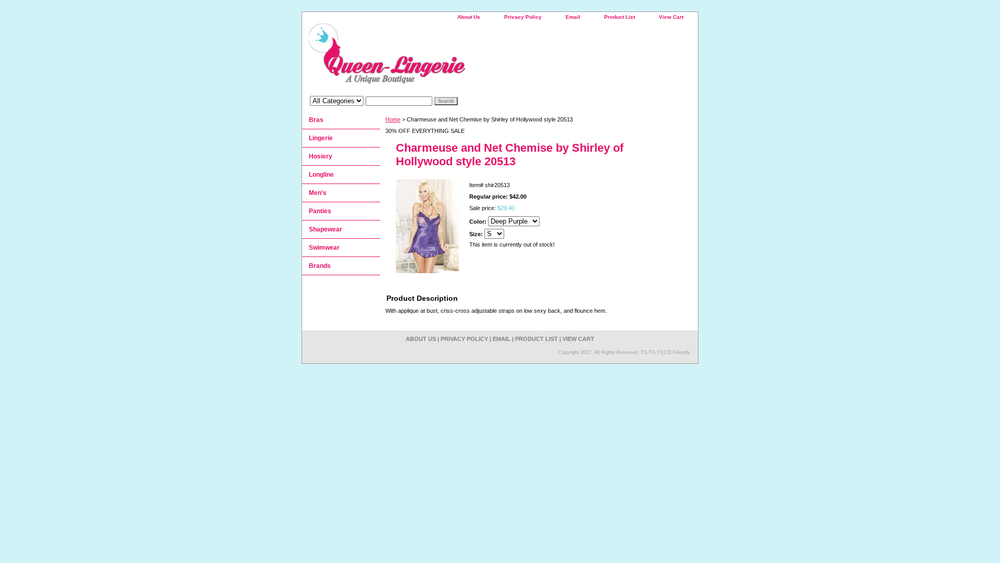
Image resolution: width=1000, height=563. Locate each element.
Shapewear (325, 229)
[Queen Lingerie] (432, 57)
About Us (468, 17)
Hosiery (320, 156)
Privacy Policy (523, 17)
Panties (320, 211)
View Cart (671, 17)
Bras (316, 120)
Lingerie (321, 138)
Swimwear (324, 247)
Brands (320, 266)
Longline (321, 174)
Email (573, 17)
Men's (318, 193)
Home (393, 119)
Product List (619, 17)
